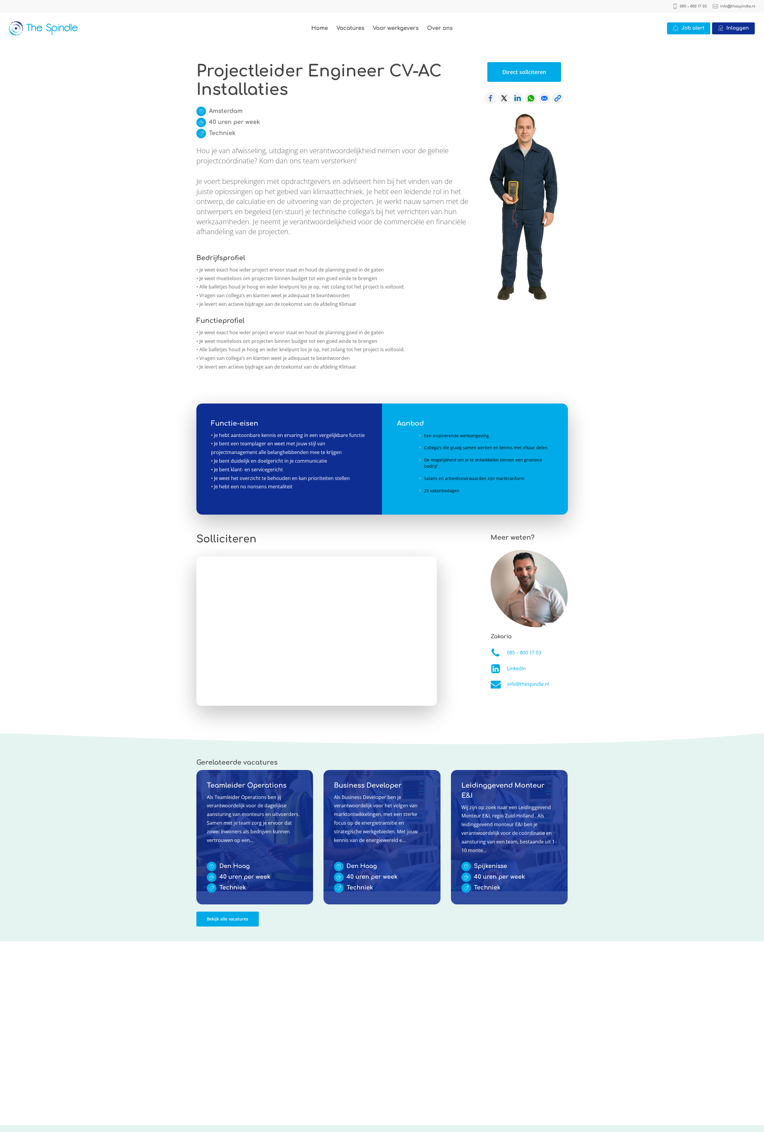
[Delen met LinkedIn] (517, 98)
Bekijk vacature (213, 774)
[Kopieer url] (558, 98)
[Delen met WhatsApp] (531, 98)
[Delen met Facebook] (491, 98)
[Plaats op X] (504, 98)
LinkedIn (516, 668)
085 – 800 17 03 (524, 652)
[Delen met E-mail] (544, 98)
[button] (524, 72)
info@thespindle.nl (528, 684)
